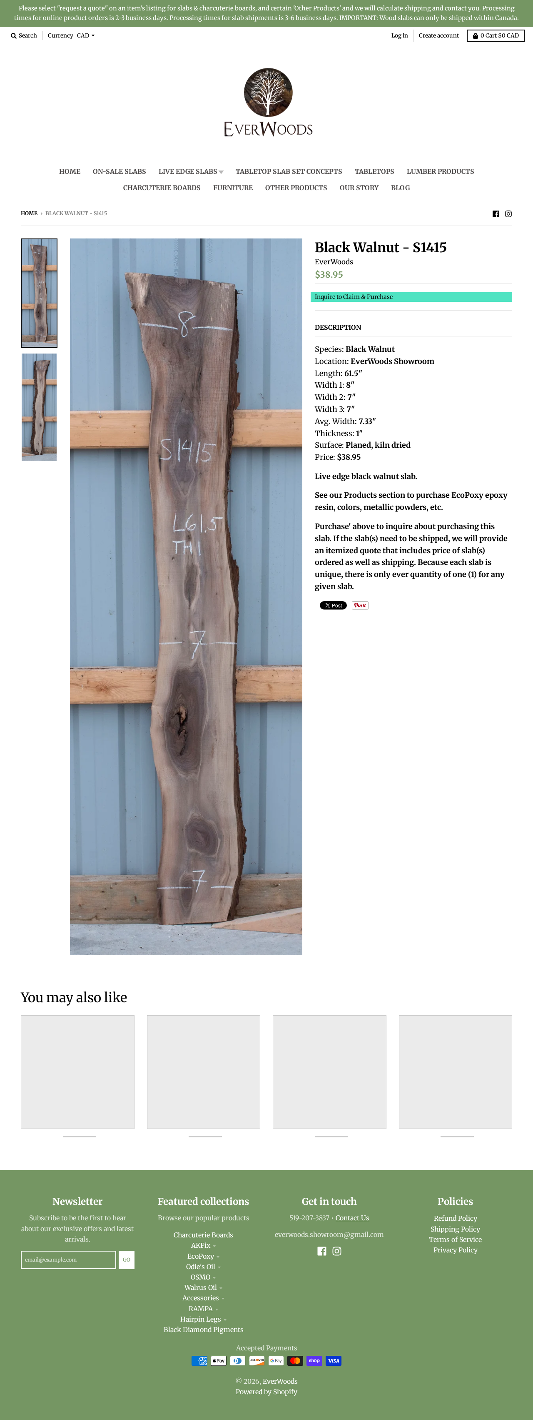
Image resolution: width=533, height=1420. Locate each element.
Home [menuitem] (69, 172)
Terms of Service (455, 1240)
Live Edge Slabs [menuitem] (188, 172)
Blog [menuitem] (400, 188)
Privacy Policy (455, 1250)
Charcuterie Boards (203, 1235)
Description (338, 327)
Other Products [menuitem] (296, 188)
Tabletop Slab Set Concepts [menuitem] (289, 172)
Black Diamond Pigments (204, 1330)
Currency (60, 35)
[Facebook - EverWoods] (496, 213)
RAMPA (201, 1309)
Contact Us (352, 1218)
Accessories (200, 1298)
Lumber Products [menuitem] (440, 172)
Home (29, 213)
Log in (399, 35)
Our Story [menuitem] (359, 188)
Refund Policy (455, 1218)
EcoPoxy (200, 1256)
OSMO (200, 1277)
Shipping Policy (455, 1229)
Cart (500, 35)
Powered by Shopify (266, 1392)
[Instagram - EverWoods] (508, 213)
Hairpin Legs (200, 1319)
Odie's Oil (200, 1267)
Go (126, 1260)
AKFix (200, 1245)
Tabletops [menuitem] (374, 172)
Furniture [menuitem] (233, 188)
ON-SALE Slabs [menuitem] (119, 172)
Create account (439, 35)
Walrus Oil (200, 1288)
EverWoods (334, 261)
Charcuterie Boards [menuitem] (162, 188)
